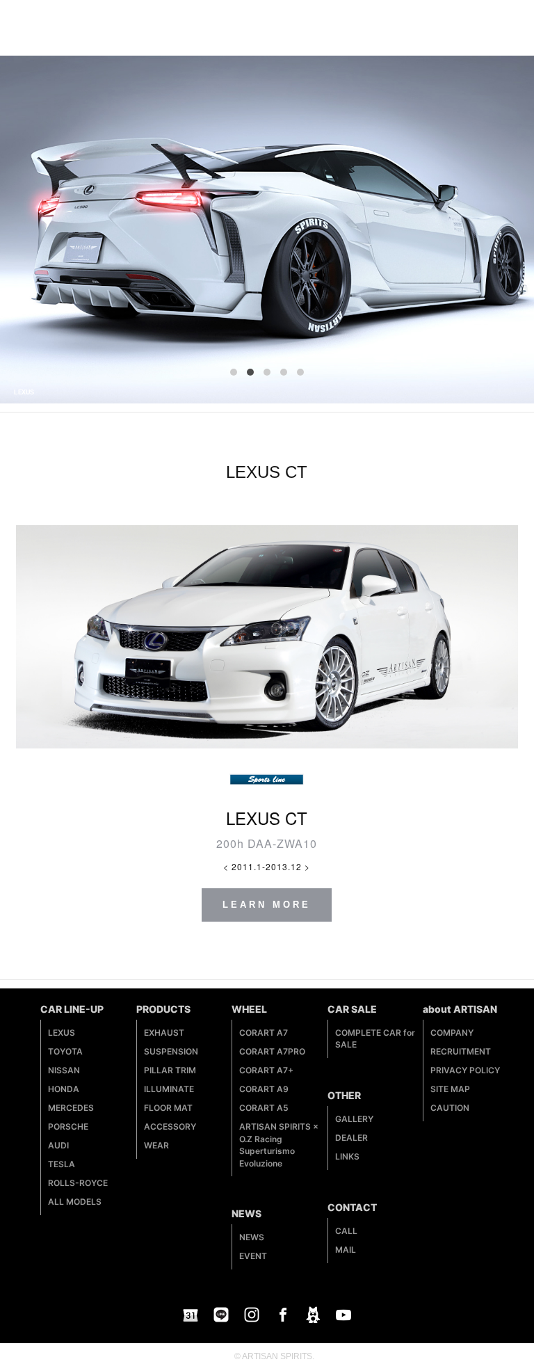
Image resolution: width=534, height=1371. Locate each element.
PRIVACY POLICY (465, 1070)
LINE (221, 1315)
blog (313, 1315)
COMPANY (452, 1032)
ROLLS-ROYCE (78, 1183)
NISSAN (64, 1070)
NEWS (251, 1237)
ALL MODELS (75, 1201)
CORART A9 (264, 1089)
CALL (346, 1231)
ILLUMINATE (169, 1089)
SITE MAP (450, 1089)
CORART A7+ (266, 1070)
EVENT (253, 1256)
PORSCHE (68, 1126)
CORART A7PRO (272, 1051)
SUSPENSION (171, 1051)
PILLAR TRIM (170, 1070)
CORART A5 (264, 1108)
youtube (343, 1315)
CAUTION (449, 1108)
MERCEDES (71, 1108)
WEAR (156, 1145)
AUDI (58, 1145)
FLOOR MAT (168, 1108)
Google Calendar (190, 1315)
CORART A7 (263, 1032)
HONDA (63, 1089)
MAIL (345, 1249)
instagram (252, 1315)
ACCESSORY (170, 1126)
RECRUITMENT (460, 1051)
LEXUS (61, 1032)
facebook (282, 1315)
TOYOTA (65, 1051)
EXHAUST (164, 1032)
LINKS (347, 1156)
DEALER (351, 1137)
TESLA (61, 1164)
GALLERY (354, 1119)
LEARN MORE (266, 904)
